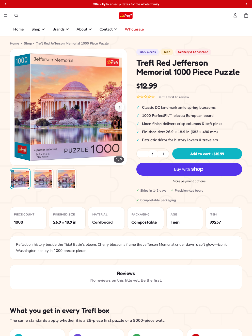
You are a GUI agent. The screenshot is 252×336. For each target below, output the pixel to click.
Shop (36, 29)
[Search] (16, 15)
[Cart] (246, 15)
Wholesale (134, 29)
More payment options (189, 181)
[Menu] (5, 15)
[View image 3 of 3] (66, 178)
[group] (68, 107)
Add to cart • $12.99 (207, 153)
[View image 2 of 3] (43, 178)
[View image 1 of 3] (20, 178)
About (82, 29)
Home (18, 29)
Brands (58, 29)
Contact (106, 29)
